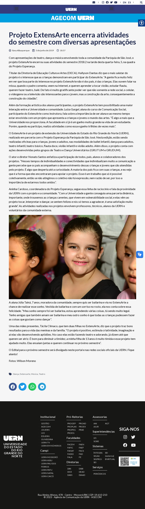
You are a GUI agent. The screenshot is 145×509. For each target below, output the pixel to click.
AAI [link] (95, 423)
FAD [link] (81, 454)
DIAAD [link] (82, 475)
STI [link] (95, 438)
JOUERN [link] (45, 429)
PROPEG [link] (71, 429)
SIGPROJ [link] (98, 459)
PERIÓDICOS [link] (100, 473)
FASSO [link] (70, 454)
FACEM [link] (70, 444)
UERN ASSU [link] (46, 460)
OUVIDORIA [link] (47, 439)
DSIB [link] (81, 468)
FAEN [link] (81, 444)
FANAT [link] (70, 450)
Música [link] (34, 374)
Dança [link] (16, 374)
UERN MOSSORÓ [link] (49, 457)
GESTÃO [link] (45, 423)
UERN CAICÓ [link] (47, 476)
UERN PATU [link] (46, 470)
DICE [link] (69, 471)
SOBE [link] (96, 441)
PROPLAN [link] (72, 426)
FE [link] (80, 457)
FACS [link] (81, 450)
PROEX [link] (82, 426)
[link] (94, 2)
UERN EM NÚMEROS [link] (51, 445)
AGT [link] (107, 423)
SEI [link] (95, 462)
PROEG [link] (70, 433)
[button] (141, 3)
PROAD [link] (82, 423)
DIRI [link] (69, 468)
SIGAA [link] (97, 456)
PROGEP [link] (71, 423)
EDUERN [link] (45, 436)
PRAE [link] (81, 429)
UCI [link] (43, 433)
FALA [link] (69, 457)
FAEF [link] (81, 447)
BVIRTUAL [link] (110, 459)
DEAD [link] (81, 471)
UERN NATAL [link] (47, 473)
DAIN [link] (69, 475)
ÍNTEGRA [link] (98, 452)
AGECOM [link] (46, 426)
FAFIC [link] (70, 447)
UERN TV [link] (45, 442)
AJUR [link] (96, 426)
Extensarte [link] (25, 374)
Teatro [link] (42, 374)
